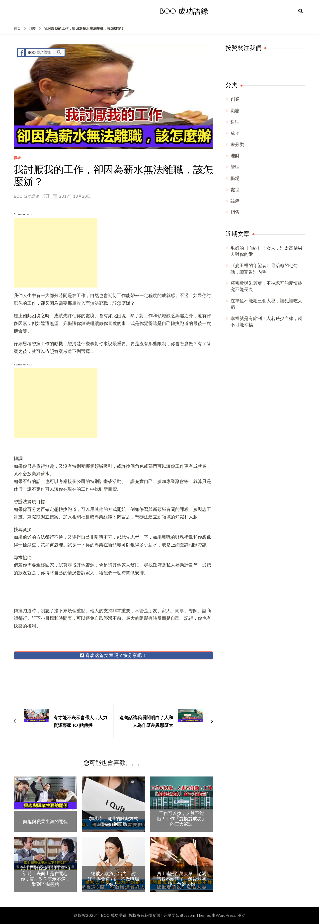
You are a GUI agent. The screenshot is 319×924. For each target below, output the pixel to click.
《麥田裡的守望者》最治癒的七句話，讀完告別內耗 (264, 269)
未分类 (237, 145)
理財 (235, 156)
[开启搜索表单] (300, 11)
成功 (235, 133)
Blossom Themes (195, 915)
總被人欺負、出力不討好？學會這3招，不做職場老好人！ (113, 879)
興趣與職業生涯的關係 (45, 821)
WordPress (226, 915)
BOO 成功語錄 (184, 11)
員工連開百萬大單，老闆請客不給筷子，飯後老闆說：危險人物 (181, 879)
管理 (235, 167)
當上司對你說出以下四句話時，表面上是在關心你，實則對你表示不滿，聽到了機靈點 (45, 876)
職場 (17, 158)
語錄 (235, 201)
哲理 (235, 122)
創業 (235, 99)
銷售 (235, 212)
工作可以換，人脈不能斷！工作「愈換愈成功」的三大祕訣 (181, 819)
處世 (235, 190)
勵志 (235, 111)
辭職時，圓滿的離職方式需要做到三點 (113, 821)
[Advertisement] (55, 253)
